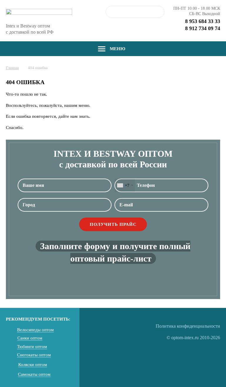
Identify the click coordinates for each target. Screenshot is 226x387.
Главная (12, 68)
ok (158, 12)
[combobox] (125, 185)
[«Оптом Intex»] (39, 14)
